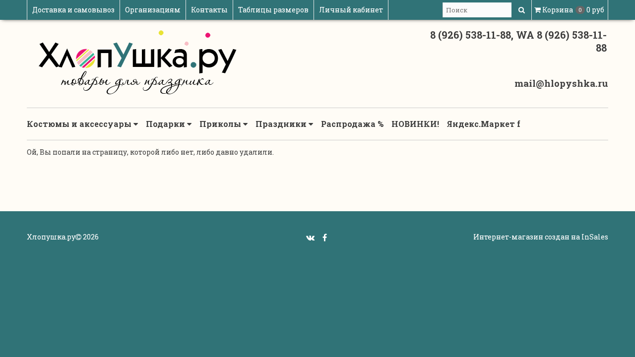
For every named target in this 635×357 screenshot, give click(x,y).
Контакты (209, 9)
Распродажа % (352, 124)
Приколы (221, 124)
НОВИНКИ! (415, 124)
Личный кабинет (351, 9)
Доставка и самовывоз (73, 9)
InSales (594, 236)
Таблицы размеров (273, 9)
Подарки (166, 124)
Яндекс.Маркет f (483, 124)
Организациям (153, 9)
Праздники (282, 124)
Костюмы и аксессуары (80, 124)
